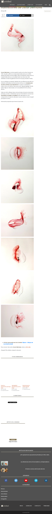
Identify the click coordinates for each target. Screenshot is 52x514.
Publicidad (46, 506)
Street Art (30, 4)
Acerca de (29, 506)
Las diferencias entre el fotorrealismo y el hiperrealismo (35, 462)
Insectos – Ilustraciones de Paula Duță (6, 387)
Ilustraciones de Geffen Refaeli (26, 386)
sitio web (28, 347)
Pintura (3, 489)
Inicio (21, 506)
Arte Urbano (4, 494)
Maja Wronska (13, 441)
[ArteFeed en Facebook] (6, 480)
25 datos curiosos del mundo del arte (35, 469)
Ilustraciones (21, 4)
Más (46, 4)
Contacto (38, 506)
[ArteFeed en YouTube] (26, 480)
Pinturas (12, 4)
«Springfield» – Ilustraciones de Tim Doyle (16, 387)
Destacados (4, 496)
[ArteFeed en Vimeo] (36, 480)
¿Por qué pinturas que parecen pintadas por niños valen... (35, 455)
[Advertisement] (17, 61)
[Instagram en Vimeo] (46, 480)
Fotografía (39, 4)
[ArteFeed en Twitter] (16, 480)
